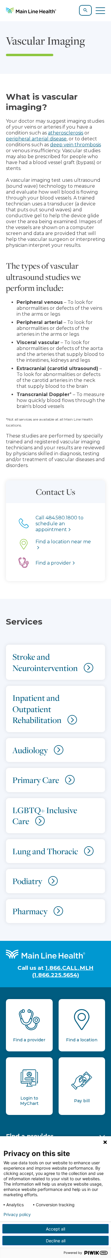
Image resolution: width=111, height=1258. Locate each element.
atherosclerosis (65, 133)
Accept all (55, 1228)
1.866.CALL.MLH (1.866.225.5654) (63, 971)
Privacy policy (17, 1214)
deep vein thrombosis (75, 144)
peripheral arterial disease (36, 139)
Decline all (55, 1240)
